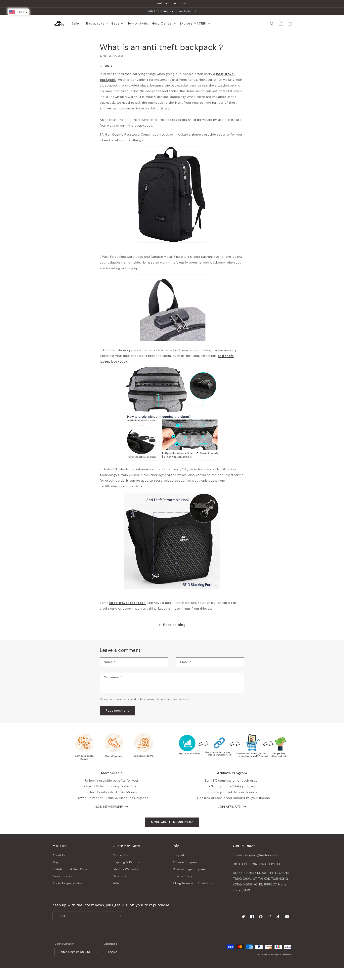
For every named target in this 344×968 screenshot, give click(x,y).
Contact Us (121, 855)
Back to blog (174, 624)
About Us (59, 855)
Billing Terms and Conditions (193, 883)
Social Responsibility (67, 883)
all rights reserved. (281, 954)
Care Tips (119, 876)
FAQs (116, 883)
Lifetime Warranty (125, 869)
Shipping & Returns (126, 862)
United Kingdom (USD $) (74, 952)
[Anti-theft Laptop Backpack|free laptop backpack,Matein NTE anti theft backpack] (172, 413)
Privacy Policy (182, 876)
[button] (272, 23)
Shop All (179, 855)
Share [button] (108, 65)
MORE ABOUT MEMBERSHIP (172, 822)
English (112, 952)
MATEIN (266, 954)
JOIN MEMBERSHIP (109, 807)
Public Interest (63, 876)
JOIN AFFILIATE (229, 807)
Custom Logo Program (189, 869)
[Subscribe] (119, 916)
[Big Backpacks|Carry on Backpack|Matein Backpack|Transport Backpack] (172, 541)
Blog (56, 862)
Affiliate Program (185, 862)
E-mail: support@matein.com (255, 855)
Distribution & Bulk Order (70, 869)
